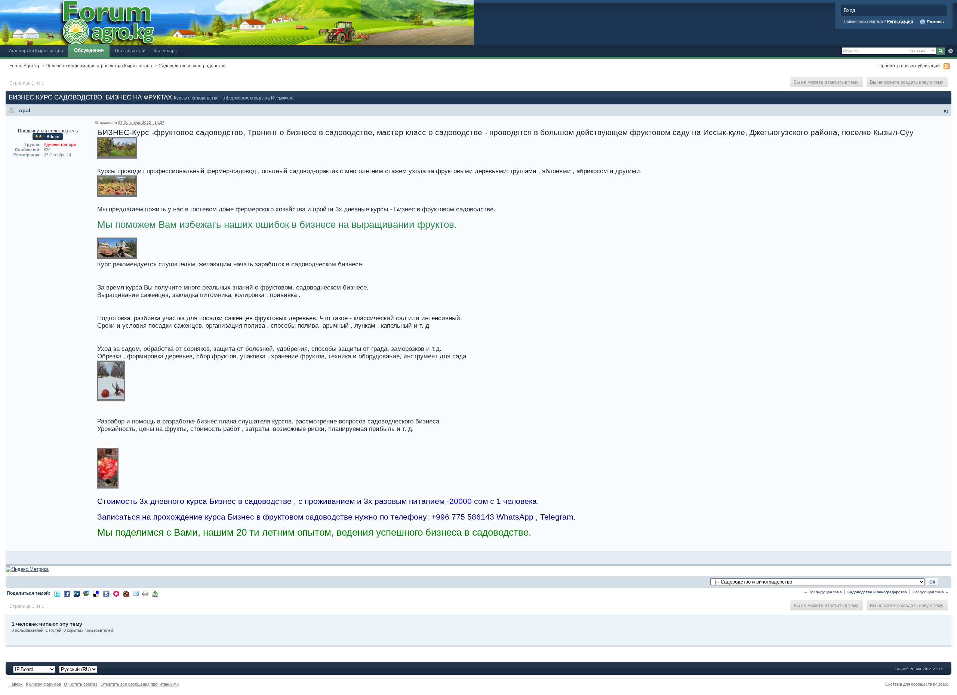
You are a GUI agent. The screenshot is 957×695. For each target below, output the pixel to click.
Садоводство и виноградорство (192, 65)
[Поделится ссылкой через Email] (136, 593)
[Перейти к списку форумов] (237, 22)
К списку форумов (43, 684)
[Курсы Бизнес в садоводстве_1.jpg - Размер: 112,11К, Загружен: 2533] (117, 148)
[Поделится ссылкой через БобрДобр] (126, 593)
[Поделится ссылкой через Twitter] (57, 593)
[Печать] (145, 593)
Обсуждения (89, 50)
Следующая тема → (931, 592)
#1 (946, 111)
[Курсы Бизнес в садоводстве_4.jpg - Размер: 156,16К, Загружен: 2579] (117, 248)
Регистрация (900, 21)
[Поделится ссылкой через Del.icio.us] (96, 593)
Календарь (165, 50)
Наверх (16, 684)
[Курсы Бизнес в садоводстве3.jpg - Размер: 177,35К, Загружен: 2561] (111, 381)
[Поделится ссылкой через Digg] (77, 593)
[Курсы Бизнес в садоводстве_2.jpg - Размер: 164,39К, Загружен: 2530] (117, 186)
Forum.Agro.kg (24, 65)
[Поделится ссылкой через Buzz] (86, 593)
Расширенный (950, 51)
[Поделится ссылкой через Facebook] (67, 593)
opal (24, 110)
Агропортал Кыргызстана (36, 50)
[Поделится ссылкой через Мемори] (116, 593)
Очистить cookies (81, 684)
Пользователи (130, 50)
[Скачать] (155, 593)
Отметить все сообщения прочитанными (140, 684)
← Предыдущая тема (823, 592)
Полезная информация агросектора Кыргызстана (99, 65)
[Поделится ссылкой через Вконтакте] (106, 593)
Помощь (935, 21)
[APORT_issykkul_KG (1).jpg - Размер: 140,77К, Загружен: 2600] (108, 468)
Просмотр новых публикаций (909, 65)
